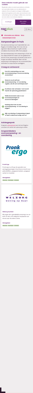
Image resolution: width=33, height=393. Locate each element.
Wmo (22, 35)
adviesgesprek (11, 125)
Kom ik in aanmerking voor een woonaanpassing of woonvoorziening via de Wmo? (17, 73)
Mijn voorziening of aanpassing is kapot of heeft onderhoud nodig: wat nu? (17, 114)
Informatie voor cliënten (12, 35)
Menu (29, 29)
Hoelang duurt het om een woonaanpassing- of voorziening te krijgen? (16, 106)
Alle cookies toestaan (23, 22)
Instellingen (8, 22)
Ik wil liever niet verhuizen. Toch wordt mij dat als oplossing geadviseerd (17, 89)
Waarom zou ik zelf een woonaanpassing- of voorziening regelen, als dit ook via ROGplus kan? (16, 82)
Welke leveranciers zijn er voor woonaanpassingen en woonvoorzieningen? (14, 97)
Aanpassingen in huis (9, 37)
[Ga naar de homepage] (7, 29)
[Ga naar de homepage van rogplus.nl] (2, 35)
